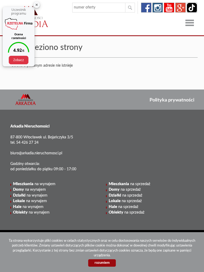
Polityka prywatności (172, 100)
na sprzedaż (129, 184)
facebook (146, 7)
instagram (157, 7)
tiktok (192, 7)
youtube (169, 7)
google (180, 7)
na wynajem (34, 184)
